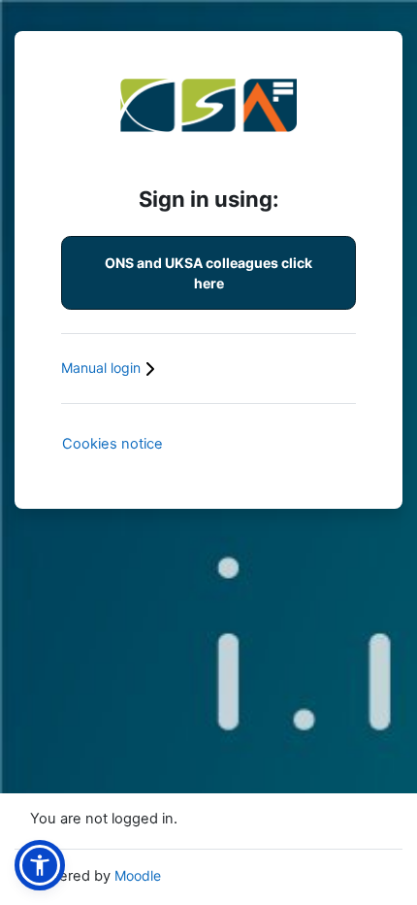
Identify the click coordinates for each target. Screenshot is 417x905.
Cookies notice (112, 443)
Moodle (137, 875)
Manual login (102, 367)
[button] (39, 865)
